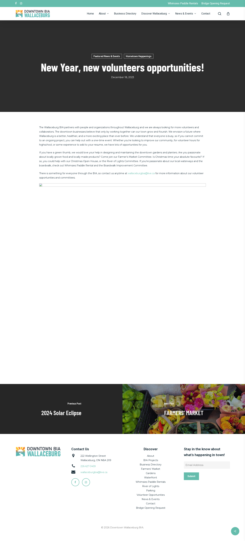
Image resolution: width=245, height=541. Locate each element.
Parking (150, 490)
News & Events (151, 499)
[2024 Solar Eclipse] (61, 409)
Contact (150, 503)
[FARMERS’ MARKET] (183, 409)
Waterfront (150, 477)
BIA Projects (150, 460)
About (150, 455)
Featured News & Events (107, 56)
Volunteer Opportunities (151, 494)
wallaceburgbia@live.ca (141, 173)
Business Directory (151, 464)
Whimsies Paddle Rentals (151, 481)
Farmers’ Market (150, 468)
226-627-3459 (88, 466)
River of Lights (150, 486)
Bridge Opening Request (150, 507)
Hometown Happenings (139, 56)
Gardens (151, 473)
